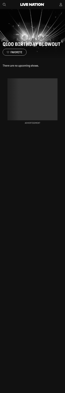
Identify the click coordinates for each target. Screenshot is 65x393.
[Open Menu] (61, 4)
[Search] (4, 4)
